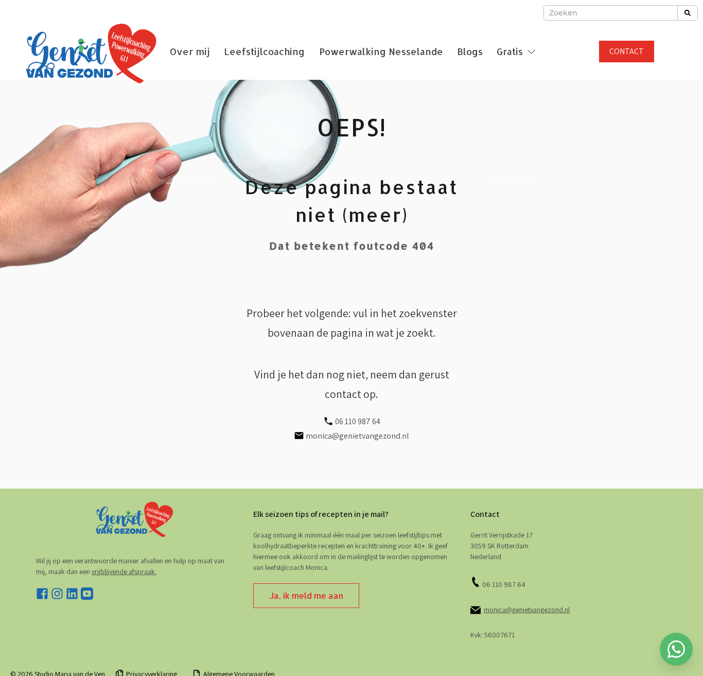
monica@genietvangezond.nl (527, 609)
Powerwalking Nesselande (381, 51)
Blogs (470, 51)
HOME (351, 649)
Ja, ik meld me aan (306, 595)
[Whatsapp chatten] (676, 649)
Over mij (190, 51)
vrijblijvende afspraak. (124, 571)
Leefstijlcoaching (264, 51)
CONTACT (626, 51)
